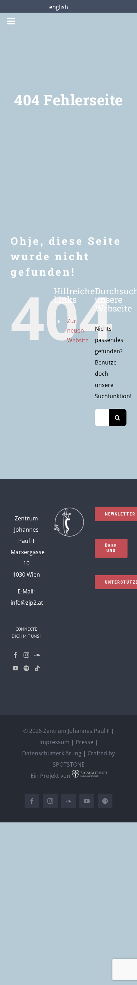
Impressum (54, 742)
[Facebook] (15, 655)
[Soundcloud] (37, 655)
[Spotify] (26, 668)
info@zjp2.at (27, 602)
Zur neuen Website (78, 330)
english (58, 7)
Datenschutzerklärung (51, 753)
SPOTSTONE (69, 764)
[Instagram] (26, 655)
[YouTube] (15, 668)
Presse (84, 742)
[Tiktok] (37, 668)
